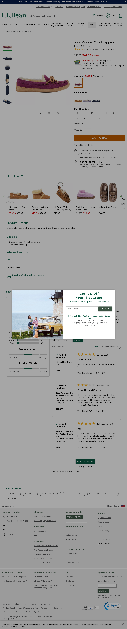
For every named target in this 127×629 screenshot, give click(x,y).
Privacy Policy (89, 325)
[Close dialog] (112, 292)
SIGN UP (105, 309)
